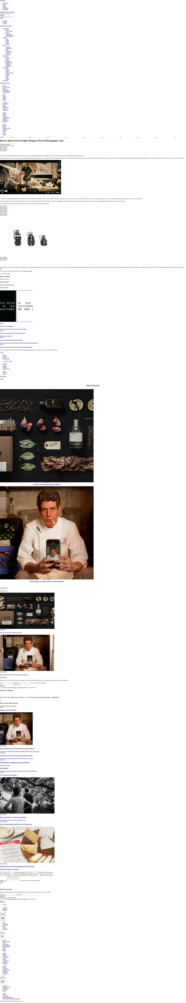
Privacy (4, 993)
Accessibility (6, 996)
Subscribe (8, 12)
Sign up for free (26, 350)
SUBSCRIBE (6, 358)
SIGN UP (3, 896)
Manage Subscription (8, 997)
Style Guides (9, 52)
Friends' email (3, 880)
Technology (2, 752)
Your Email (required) (19, 872)
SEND (2, 882)
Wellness (5, 7)
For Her (7, 75)
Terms (4, 991)
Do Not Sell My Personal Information (11, 998)
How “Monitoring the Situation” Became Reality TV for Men (12, 333)
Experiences (6, 3)
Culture (4, 4)
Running (8, 66)
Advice (7, 57)
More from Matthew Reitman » (7, 284)
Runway (8, 50)
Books (7, 40)
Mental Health (9, 62)
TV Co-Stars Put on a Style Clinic (8, 775)
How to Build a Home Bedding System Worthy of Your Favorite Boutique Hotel (16, 347)
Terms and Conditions (12, 687)
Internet (7, 44)
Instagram (29, 271)
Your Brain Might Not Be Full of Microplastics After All (11, 340)
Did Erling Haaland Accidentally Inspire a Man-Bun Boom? (15, 762)
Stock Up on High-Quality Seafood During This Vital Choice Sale (16, 824)
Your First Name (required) (20, 873)
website (24, 271)
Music (7, 42)
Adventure (8, 33)
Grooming (8, 54)
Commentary (9, 48)
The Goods (5, 8)
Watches (8, 53)
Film (7, 39)
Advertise (5, 989)
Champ (4, 927)
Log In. (10, 361)
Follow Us (3, 12)
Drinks (7, 29)
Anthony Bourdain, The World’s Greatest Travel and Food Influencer (47, 581)
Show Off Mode (9, 35)
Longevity (8, 61)
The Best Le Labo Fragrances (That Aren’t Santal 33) (47, 484)
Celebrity (8, 46)
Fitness (7, 58)
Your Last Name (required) (20, 875)
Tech (7, 76)
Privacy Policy (23, 687)
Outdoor (8, 74)
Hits (4, 922)
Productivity (8, 65)
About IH (5, 985)
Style (4, 5)
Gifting (7, 79)
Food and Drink (9, 72)
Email (15, 683)
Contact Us (5, 988)
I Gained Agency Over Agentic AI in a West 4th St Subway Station (16, 755)
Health (7, 59)
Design (7, 41)
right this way (55, 697)
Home (7, 71)
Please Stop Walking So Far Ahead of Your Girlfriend (13, 817)
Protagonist (5, 929)
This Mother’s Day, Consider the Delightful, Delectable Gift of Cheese (17, 866)
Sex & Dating (9, 36)
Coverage (5, 925)
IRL (4, 926)
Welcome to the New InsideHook (6, 326)
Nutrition (8, 63)
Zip (14, 684)
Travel (7, 32)
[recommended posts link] (8, 706)
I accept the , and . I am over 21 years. (19, 687)
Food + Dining (9, 31)
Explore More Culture (5, 765)
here (1, 268)
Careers (4, 994)
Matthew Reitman (6, 144)
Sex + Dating (3, 814)
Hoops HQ (5, 9)
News (7, 49)
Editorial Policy (6, 987)
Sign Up (2, 686)
